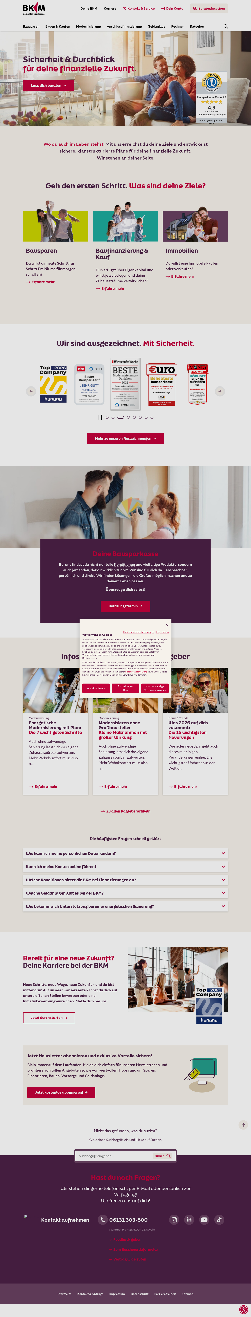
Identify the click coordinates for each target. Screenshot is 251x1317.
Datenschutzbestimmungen (138, 632)
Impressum (162, 632)
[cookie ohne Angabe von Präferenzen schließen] (167, 625)
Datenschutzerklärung (136, 671)
